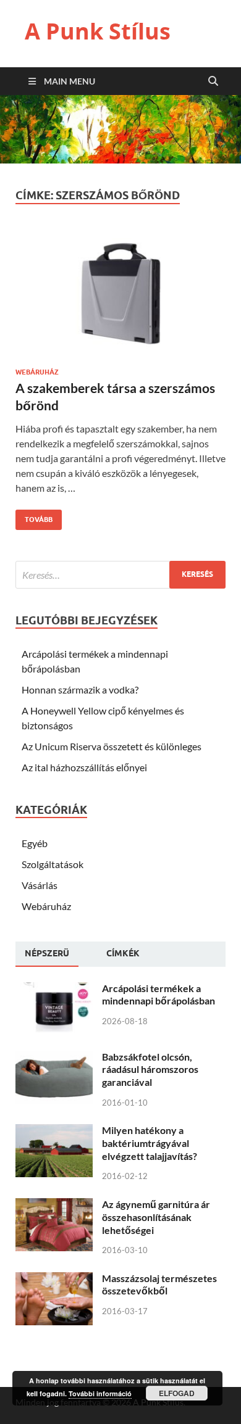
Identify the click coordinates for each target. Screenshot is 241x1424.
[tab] (46, 954)
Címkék (123, 953)
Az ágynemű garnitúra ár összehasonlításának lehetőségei (156, 1217)
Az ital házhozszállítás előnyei (84, 767)
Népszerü (47, 953)
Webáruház (37, 372)
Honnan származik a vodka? (80, 689)
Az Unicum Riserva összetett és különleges (111, 746)
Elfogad (177, 1393)
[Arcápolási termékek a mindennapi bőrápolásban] (54, 989)
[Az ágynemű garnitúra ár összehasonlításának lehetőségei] (54, 1205)
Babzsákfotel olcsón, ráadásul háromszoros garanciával (150, 1069)
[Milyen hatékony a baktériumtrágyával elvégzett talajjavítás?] (54, 1131)
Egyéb (35, 843)
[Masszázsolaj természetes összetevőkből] (54, 1279)
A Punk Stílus (98, 31)
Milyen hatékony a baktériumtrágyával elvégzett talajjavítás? (149, 1143)
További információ (100, 1393)
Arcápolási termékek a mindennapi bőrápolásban (158, 994)
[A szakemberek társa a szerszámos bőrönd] (120, 298)
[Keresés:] (120, 575)
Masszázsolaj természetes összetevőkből (159, 1284)
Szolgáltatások (52, 864)
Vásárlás (39, 885)
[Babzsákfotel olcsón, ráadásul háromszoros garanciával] (54, 1058)
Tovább (34, 517)
